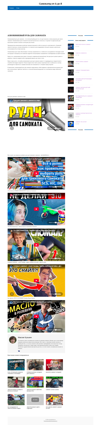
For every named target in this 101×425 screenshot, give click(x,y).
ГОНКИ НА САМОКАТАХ (81, 53)
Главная (11, 8)
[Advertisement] (50, 21)
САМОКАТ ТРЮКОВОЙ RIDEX (82, 70)
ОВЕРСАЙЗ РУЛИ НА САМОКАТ (83, 44)
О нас (17, 8)
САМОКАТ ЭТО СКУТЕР (81, 121)
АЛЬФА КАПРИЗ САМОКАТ (82, 61)
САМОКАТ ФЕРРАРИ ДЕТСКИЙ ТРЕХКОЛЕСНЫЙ (83, 88)
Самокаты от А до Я (50, 3)
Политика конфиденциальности (50, 421)
